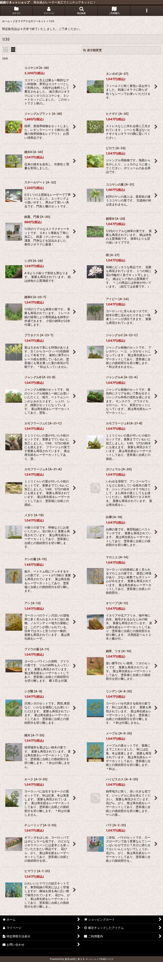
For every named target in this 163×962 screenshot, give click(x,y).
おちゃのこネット (75, 959)
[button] (81, 10)
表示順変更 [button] (94, 50)
